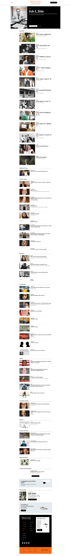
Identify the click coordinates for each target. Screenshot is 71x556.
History (24, 530)
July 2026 (32, 494)
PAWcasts (31, 526)
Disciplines (24, 524)
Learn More (23, 510)
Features (37, 44)
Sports (31, 360)
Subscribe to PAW (39, 530)
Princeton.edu (34, 551)
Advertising (24, 535)
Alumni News (32, 286)
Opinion (24, 528)
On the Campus (32, 181)
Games (31, 528)
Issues (30, 8)
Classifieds (31, 530)
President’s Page (32, 170)
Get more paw (53, 2)
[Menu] (12, 2)
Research (31, 255)
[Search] (59, 2)
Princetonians (25, 526)
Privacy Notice (24, 551)
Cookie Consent (30, 551)
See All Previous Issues (32, 499)
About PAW (24, 533)
